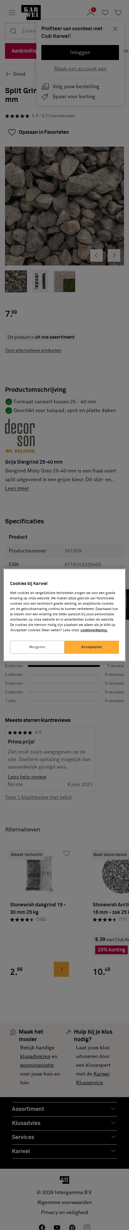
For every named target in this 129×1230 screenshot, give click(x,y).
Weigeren (37, 647)
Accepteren (91, 647)
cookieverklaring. (94, 630)
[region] (64, 615)
